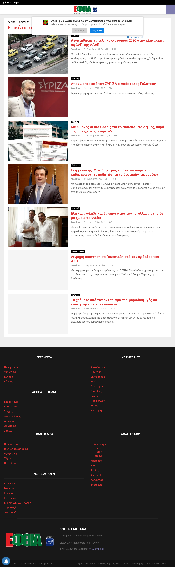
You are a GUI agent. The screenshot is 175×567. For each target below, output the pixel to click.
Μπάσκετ (96, 460)
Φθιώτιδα (10, 372)
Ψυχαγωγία (10, 453)
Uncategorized (78, 252)
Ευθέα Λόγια (11, 401)
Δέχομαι (97, 30)
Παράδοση (10, 463)
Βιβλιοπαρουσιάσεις (16, 449)
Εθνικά (98, 452)
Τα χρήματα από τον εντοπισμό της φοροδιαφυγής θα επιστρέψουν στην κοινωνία (114, 302)
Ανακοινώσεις (12, 416)
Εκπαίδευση (98, 376)
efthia (77, 49)
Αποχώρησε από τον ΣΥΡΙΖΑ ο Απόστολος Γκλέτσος (113, 84)
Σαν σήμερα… (11, 498)
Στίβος (95, 470)
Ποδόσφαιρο (98, 444)
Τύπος (94, 405)
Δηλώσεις (76, 165)
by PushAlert (136, 37)
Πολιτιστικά (11, 444)
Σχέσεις (9, 493)
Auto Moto (96, 475)
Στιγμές (8, 411)
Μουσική (9, 488)
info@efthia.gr (96, 549)
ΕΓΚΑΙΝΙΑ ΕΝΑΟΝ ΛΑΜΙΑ (17, 502)
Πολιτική (75, 79)
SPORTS (166, 564)
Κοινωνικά (10, 483)
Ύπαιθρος (96, 391)
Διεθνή (98, 456)
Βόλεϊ (94, 465)
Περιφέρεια (11, 367)
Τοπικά (98, 448)
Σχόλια (8, 430)
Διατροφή (10, 512)
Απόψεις (75, 122)
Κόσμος (8, 381)
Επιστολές (10, 406)
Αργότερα (80, 30)
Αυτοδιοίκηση (99, 367)
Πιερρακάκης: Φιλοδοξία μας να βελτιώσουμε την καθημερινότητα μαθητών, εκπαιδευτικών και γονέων (114, 172)
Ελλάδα (75, 35)
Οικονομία (97, 386)
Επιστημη (96, 410)
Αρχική (79, 564)
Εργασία (95, 396)
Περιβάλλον (98, 400)
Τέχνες (8, 458)
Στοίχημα (96, 484)
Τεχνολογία (10, 507)
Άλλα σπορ (97, 480)
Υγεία (94, 381)
